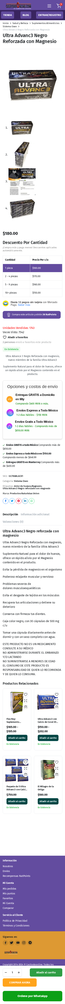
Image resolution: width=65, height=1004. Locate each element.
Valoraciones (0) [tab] (13, 428)
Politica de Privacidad (15, 920)
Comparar (8, 908)
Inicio (6, 23)
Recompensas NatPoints (16, 876)
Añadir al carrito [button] (16, 644)
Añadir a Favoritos (18, 243)
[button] (58, 6)
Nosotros (8, 866)
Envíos (6, 871)
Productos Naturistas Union (24, 399)
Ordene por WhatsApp (32, 996)
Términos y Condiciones (16, 925)
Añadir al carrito (46, 972)
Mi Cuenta (8, 903)
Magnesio (37, 392)
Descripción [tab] (10, 420)
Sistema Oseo (10, 26)
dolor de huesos (22, 392)
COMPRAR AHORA (19, 982)
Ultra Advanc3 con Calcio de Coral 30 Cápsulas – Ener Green (47, 630)
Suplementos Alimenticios (45, 23)
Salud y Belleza (20, 23)
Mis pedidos (9, 888)
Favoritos (8, 898)
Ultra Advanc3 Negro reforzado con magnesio (26, 395)
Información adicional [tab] (35, 420)
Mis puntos (9, 893)
